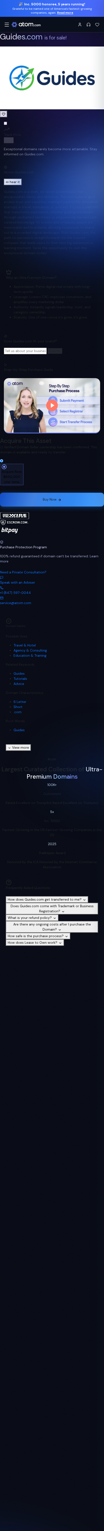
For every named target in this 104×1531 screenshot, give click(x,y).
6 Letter (20, 702)
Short (18, 707)
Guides (19, 673)
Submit (55, 351)
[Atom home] (26, 24)
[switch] (9, 140)
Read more (65, 13)
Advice (19, 683)
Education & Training (30, 655)
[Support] (88, 24)
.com (18, 712)
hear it (15, 182)
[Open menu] (6, 24)
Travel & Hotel (25, 645)
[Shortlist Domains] (97, 24)
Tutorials (20, 678)
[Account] (79, 24)
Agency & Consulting (30, 650)
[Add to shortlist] (3, 114)
